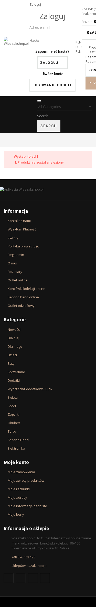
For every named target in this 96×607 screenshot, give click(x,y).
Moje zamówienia (21, 472)
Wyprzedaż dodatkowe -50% (30, 389)
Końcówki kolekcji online (26, 288)
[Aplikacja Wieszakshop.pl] (48, 189)
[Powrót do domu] (5, 140)
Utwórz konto (52, 74)
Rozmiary (15, 271)
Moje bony (16, 514)
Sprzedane (16, 372)
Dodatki (14, 380)
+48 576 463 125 (23, 557)
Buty (11, 363)
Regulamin (16, 254)
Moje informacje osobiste (27, 506)
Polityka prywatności (23, 246)
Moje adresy (17, 497)
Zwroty (13, 237)
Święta (13, 397)
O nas (12, 263)
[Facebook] (9, 578)
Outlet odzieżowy (21, 305)
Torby (12, 431)
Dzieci (12, 355)
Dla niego (15, 346)
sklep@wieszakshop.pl (29, 565)
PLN (78, 51)
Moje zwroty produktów (26, 480)
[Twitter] (21, 578)
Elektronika (16, 448)
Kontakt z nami (19, 220)
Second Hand (18, 440)
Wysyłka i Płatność (22, 229)
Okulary (14, 423)
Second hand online (23, 297)
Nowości (14, 329)
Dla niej (13, 338)
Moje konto (16, 462)
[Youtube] (33, 578)
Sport (12, 406)
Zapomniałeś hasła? (52, 51)
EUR (79, 46)
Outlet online (18, 280)
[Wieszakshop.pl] (16, 48)
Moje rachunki (19, 489)
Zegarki (13, 414)
